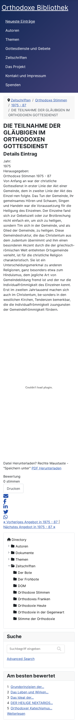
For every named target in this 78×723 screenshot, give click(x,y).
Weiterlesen (16, 713)
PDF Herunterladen (46, 468)
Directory (19, 539)
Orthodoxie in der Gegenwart (41, 612)
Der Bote (25, 572)
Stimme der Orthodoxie (36, 618)
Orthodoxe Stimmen (34, 592)
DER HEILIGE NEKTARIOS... (32, 703)
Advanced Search (21, 659)
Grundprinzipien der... (27, 687)
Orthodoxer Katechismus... (31, 708)
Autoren (12, 30)
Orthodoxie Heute (32, 605)
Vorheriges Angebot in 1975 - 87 (31, 522)
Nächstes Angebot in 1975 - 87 (29, 527)
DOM (22, 586)
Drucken (13, 488)
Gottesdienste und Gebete (27, 48)
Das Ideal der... (22, 697)
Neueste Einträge (20, 21)
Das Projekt (15, 66)
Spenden (13, 85)
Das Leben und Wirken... (29, 692)
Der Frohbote (28, 579)
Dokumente (25, 553)
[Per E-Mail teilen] (5, 495)
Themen (12, 39)
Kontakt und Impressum (25, 76)
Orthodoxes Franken (34, 599)
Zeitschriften (16, 57)
